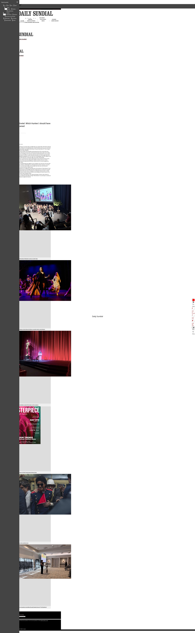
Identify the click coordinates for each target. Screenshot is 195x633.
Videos (43, 20)
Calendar (54, 19)
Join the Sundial (15, 18)
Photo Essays (43, 19)
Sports (8, 7)
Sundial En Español (28, 22)
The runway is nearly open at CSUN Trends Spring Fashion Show (24, 472)
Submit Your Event (9, 14)
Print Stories (16, 14)
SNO (22, 628)
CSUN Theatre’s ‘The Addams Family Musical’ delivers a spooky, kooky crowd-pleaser (28, 329)
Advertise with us (8, 20)
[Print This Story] (193, 327)
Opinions (30, 19)
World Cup (9, 8)
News (9, 5)
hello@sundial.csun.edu (44, 620)
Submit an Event (55, 20)
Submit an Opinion (31, 20)
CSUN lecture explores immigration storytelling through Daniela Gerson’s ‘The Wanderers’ (29, 607)
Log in (24, 628)
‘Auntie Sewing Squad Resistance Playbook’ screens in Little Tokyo (24, 258)
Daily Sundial (4, 2)
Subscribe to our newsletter (11, 16)
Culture (12, 5)
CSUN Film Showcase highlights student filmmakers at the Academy (24, 404)
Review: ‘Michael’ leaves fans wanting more (19, 543)
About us (14, 20)
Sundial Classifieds (7, 18)
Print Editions (36, 22)
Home (5, 5)
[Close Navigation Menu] (17, 2)
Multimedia (42, 17)
